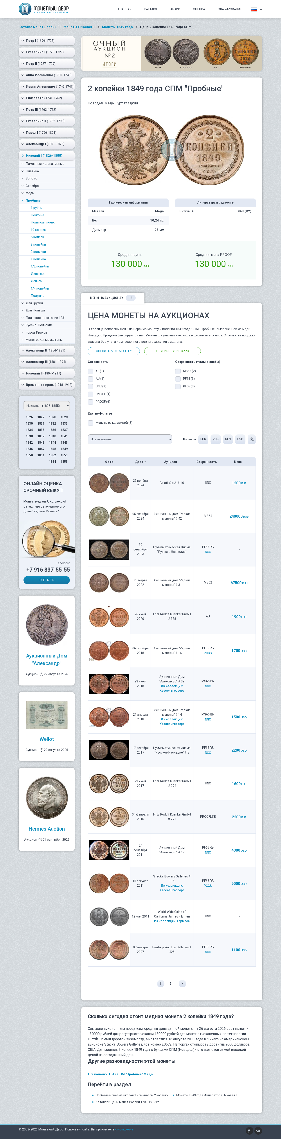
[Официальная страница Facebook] (250, 1130)
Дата (139, 462)
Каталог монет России (37, 27)
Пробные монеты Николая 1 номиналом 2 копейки (132, 1095)
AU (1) (100, 378)
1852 (52, 455)
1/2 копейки (40, 266)
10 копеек (38, 230)
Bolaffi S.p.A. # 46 (172, 483)
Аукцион (171, 462)
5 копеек (37, 237)
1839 (40, 436)
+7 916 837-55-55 (48, 570)
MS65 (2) (189, 371)
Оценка (199, 9)
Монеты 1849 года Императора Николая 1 (207, 1095)
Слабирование (230, 9)
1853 (64, 455)
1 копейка (38, 259)
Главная (124, 9)
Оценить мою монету (114, 351)
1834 (29, 430)
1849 (64, 449)
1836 (52, 430)
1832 (52, 423)
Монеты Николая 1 (79, 27)
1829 (64, 417)
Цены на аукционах (111, 298)
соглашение (124, 1129)
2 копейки (38, 252)
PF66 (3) (189, 386)
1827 (40, 417)
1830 (29, 423)
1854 (52, 461)
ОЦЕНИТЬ (47, 580)
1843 (40, 442)
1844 (52, 442)
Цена (238, 462)
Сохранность (206, 462)
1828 (52, 417)
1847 (40, 449)
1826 (29, 417)
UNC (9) (101, 386)
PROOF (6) (103, 401)
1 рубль (36, 208)
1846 (29, 449)
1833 (64, 423)
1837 (64, 430)
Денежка (38, 274)
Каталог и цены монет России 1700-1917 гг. (128, 1102)
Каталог (151, 9)
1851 (40, 455)
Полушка (37, 296)
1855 (64, 461)
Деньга (36, 281)
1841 (64, 436)
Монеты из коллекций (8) (114, 422)
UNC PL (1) (103, 394)
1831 (40, 423)
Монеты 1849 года (117, 27)
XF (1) (100, 371)
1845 (64, 442)
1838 (29, 436)
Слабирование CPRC (172, 351)
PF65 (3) (189, 378)
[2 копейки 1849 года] (171, 149)
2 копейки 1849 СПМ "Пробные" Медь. (122, 1074)
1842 (29, 442)
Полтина (37, 215)
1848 (52, 449)
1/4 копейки (40, 288)
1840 (52, 436)
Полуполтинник (43, 222)
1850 (29, 455)
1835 (40, 430)
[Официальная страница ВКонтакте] (258, 1130)
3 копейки (38, 244)
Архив (175, 9)
